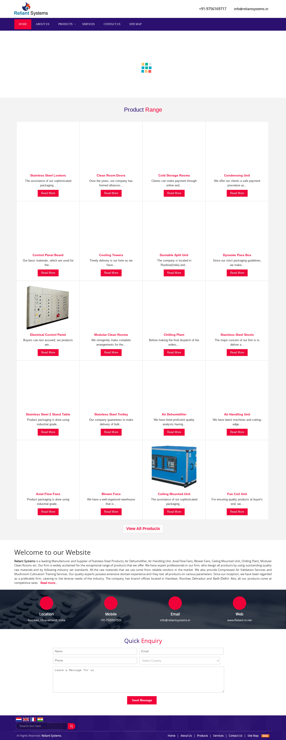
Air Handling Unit (237, 414)
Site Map (135, 24)
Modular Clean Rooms (111, 334)
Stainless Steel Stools (237, 334)
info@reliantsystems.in (251, 9)
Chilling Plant (174, 334)
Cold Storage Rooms (174, 175)
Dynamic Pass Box (237, 255)
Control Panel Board (48, 255)
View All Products (143, 528)
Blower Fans (111, 493)
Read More (48, 193)
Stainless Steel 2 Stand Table (48, 414)
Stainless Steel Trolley (111, 414)
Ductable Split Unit (174, 255)
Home (23, 24)
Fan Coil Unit (237, 493)
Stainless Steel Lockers (48, 175)
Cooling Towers (111, 255)
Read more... (48, 583)
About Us (42, 24)
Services (88, 24)
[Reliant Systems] (31, 15)
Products (65, 24)
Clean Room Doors (111, 175)
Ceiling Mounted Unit (174, 493)
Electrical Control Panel (48, 334)
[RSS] (265, 735)
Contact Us (112, 24)
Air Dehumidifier (174, 414)
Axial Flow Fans (48, 493)
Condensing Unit (237, 175)
